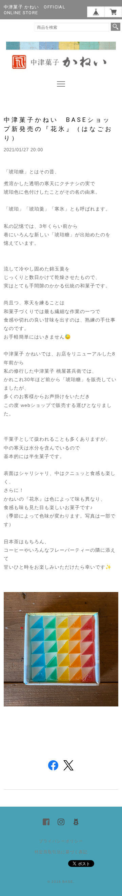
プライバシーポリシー (61, 841)
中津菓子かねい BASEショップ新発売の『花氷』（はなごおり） (58, 128)
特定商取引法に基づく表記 (61, 852)
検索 (115, 27)
